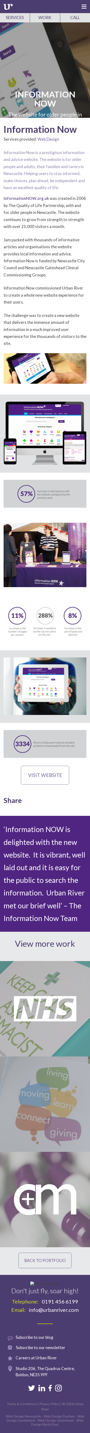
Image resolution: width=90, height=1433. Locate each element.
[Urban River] (8, 7)
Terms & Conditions (22, 1404)
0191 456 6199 (60, 1301)
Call (75, 17)
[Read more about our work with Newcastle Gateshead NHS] (45, 1008)
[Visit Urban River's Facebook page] (50, 1387)
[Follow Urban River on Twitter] (31, 1387)
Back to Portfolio (45, 1260)
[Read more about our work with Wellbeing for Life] (45, 1104)
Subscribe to (40, 1347)
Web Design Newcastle (23, 1416)
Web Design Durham (59, 1416)
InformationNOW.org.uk (26, 198)
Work (44, 17)
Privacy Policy (49, 1404)
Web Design (48, 139)
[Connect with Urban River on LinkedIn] (41, 1387)
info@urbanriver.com (54, 1310)
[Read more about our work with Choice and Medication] (45, 1199)
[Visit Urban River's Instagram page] (58, 1387)
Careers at (36, 1357)
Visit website (45, 775)
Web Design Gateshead (56, 1420)
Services (15, 17)
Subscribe (34, 1337)
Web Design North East (57, 1422)
